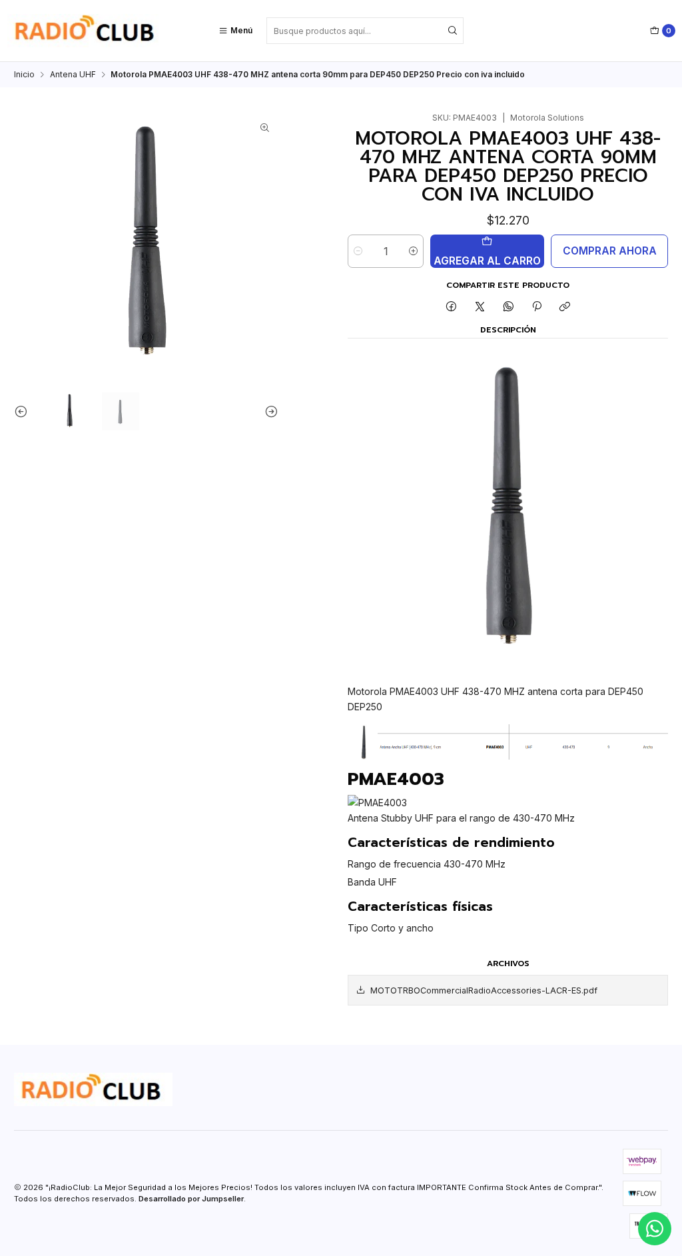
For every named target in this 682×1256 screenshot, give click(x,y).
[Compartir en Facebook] (452, 307)
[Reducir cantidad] (358, 251)
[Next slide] (268, 411)
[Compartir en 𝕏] (480, 307)
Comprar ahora (610, 251)
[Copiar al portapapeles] (565, 307)
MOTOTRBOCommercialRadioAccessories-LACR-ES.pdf (483, 990)
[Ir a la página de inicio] (86, 30)
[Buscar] (452, 30)
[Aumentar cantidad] (413, 251)
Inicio (24, 75)
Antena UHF (73, 75)
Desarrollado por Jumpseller (191, 1198)
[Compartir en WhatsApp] (508, 307)
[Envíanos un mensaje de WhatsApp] (654, 1228)
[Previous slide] (24, 411)
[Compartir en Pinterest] (537, 307)
